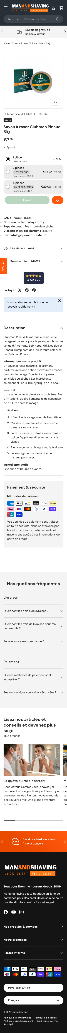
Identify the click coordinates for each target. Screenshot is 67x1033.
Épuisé (27, 200)
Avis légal (8, 1024)
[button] (61, 8)
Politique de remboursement (18, 1021)
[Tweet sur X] (19, 290)
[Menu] (6, 8)
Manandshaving (20, 1012)
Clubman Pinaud (13, 114)
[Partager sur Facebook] (26, 290)
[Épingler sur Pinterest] (34, 290)
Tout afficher (12, 736)
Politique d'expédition (46, 1017)
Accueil (7, 43)
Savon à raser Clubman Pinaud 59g (32, 43)
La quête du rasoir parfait (24, 781)
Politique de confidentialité (17, 1017)
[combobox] (33, 19)
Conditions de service (47, 1021)
